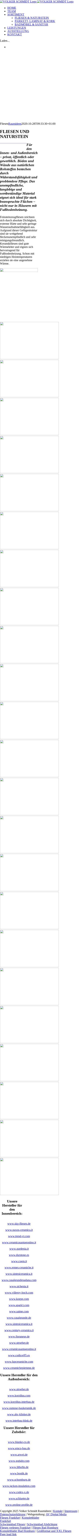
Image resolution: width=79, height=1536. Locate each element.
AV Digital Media (56, 1514)
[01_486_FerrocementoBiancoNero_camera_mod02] (29, 1156)
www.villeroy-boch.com (19, 1292)
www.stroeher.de (19, 1342)
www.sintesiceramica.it (19, 1273)
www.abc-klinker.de (19, 1414)
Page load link (8, 1534)
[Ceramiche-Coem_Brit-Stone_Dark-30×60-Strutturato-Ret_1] (29, 814)
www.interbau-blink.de (19, 1420)
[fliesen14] (29, 852)
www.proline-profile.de (19, 1504)
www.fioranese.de (19, 1336)
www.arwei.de (19, 1454)
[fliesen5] (29, 510)
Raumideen (14, 123)
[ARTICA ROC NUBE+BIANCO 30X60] (29, 966)
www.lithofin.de (19, 1467)
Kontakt (57, 1511)
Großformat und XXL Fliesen (54, 1530)
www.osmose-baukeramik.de (19, 1408)
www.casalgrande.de (19, 1317)
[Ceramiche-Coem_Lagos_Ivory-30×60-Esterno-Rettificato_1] (29, 396)
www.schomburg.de (19, 1479)
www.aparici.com (19, 1305)
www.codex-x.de (19, 1492)
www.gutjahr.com (19, 1460)
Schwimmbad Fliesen (12, 1524)
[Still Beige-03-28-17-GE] (29, 434)
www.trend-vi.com (19, 1236)
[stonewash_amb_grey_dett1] (29, 358)
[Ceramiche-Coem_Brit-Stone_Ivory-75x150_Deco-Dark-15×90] (29, 700)
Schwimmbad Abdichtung (42, 1524)
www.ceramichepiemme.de (19, 1367)
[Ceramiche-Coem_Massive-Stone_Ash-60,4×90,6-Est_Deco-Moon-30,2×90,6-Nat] (29, 586)
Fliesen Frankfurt (10, 1517)
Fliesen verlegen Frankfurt (15, 1527)
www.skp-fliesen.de (18, 1223)
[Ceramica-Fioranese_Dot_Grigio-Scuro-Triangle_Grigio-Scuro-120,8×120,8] (29, 928)
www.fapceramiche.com (19, 1361)
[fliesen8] (29, 624)
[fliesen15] (29, 890)
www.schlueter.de (19, 1498)
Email (73, 1517)
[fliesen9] (29, 662)
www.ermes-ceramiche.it (19, 1267)
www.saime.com (19, 1311)
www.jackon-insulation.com (19, 1485)
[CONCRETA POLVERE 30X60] (29, 548)
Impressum (70, 1511)
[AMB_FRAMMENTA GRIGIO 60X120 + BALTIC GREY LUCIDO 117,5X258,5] (29, 1042)
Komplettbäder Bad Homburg (17, 1530)
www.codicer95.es (19, 1355)
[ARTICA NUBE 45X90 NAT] (29, 1118)
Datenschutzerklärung (12, 1514)
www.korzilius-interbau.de (18, 1401)
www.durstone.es (19, 1255)
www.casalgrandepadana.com (19, 1280)
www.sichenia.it (19, 1286)
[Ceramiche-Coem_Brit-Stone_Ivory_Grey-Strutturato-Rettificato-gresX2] (29, 738)
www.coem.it (19, 1261)
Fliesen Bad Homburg (45, 1527)
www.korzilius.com (19, 1395)
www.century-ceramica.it (19, 1330)
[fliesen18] (29, 1004)
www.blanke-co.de (19, 1442)
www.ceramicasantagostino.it (19, 1242)
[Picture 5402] (29, 776)
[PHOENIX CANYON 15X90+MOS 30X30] (29, 472)
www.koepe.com (19, 1298)
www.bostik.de (19, 1473)
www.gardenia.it (19, 1248)
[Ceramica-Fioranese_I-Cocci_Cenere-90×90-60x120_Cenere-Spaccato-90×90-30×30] (29, 1194)
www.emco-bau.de (19, 1448)
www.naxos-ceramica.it (19, 1229)
